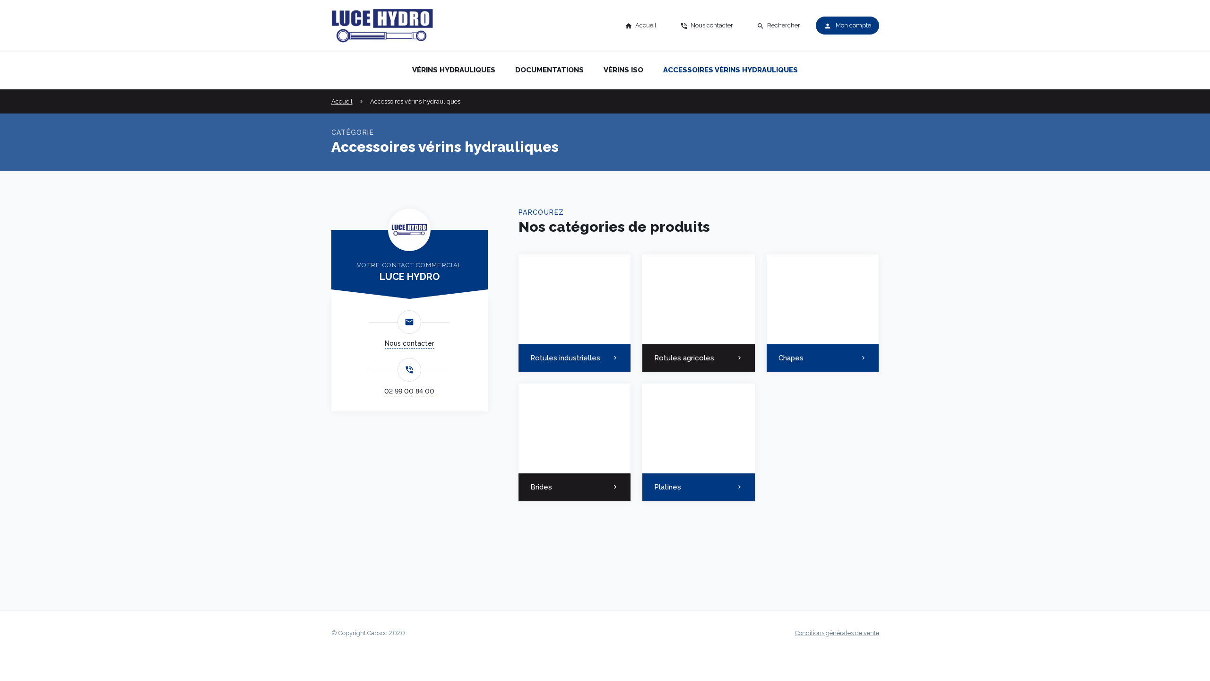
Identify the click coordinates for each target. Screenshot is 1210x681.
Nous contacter (409, 343)
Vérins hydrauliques (453, 70)
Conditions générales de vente (837, 633)
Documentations (549, 70)
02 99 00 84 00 (409, 391)
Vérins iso (623, 70)
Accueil (342, 101)
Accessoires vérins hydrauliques (730, 70)
